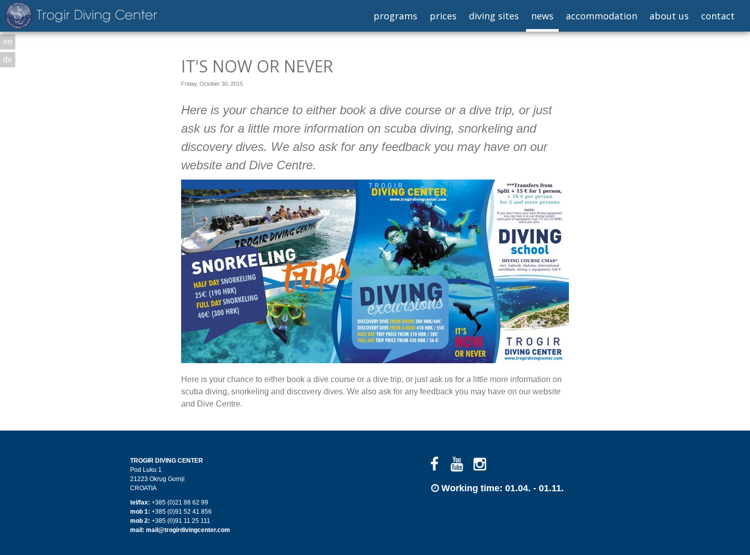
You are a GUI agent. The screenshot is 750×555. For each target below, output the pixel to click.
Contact (718, 16)
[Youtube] (457, 464)
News (542, 16)
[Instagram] (479, 464)
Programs (395, 16)
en (7, 41)
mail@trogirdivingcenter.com (188, 530)
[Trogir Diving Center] (81, 15)
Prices (443, 16)
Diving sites (494, 16)
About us (669, 16)
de (7, 59)
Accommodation (601, 16)
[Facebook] (434, 464)
